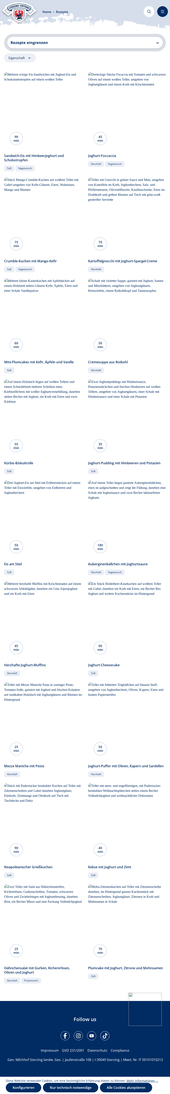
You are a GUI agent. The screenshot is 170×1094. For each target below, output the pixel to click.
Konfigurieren (23, 1087)
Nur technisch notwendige (70, 1087)
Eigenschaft (17, 58)
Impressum (50, 1050)
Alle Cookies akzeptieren (126, 1087)
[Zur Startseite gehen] (19, 12)
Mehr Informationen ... (142, 1081)
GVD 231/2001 (73, 1050)
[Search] (149, 11)
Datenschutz (97, 1050)
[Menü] (162, 11)
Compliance (120, 1050)
